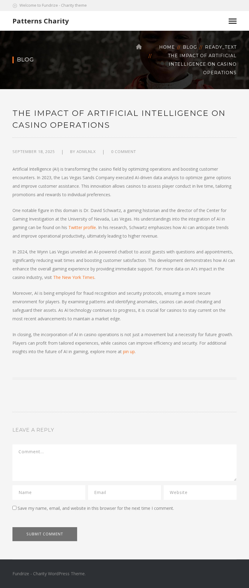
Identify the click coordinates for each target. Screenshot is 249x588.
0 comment (123, 151)
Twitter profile (82, 227)
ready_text (221, 47)
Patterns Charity (40, 20)
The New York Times (73, 277)
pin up (129, 351)
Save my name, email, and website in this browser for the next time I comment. (96, 508)
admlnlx (86, 151)
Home (167, 47)
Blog (190, 47)
